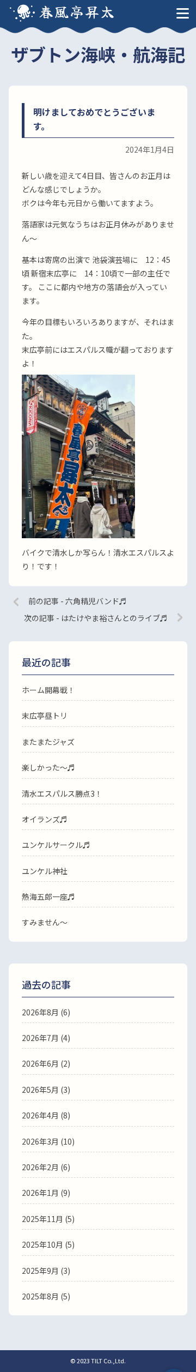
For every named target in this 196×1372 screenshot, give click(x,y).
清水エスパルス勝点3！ (62, 793)
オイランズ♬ (45, 819)
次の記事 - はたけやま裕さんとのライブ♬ (96, 617)
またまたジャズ (48, 741)
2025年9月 (40, 1270)
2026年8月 (40, 1012)
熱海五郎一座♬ (48, 896)
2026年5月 (40, 1089)
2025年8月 (40, 1296)
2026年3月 (40, 1141)
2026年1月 (40, 1192)
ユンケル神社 (45, 870)
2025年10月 (42, 1244)
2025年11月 (42, 1218)
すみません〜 (45, 922)
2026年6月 (40, 1063)
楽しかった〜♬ (48, 767)
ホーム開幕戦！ (48, 689)
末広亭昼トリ (45, 715)
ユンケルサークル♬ (56, 844)
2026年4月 (40, 1115)
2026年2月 (40, 1167)
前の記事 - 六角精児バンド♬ (77, 600)
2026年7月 (40, 1037)
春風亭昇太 (77, 11)
